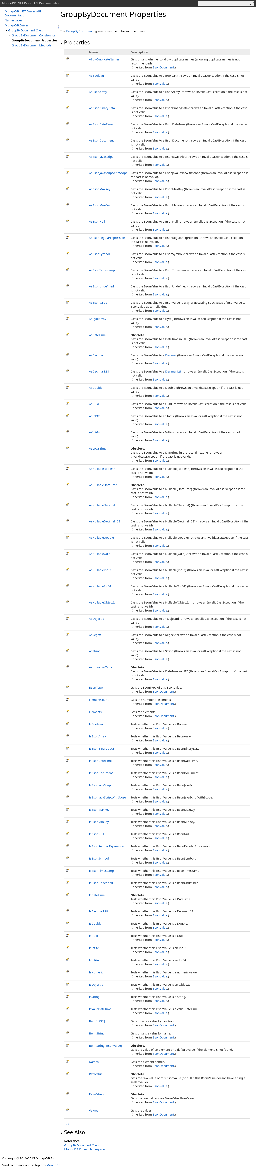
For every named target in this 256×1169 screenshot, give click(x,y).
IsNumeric (96, 972)
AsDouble (95, 388)
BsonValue (160, 83)
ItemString (97, 1033)
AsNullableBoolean (102, 469)
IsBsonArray (97, 736)
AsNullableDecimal (102, 505)
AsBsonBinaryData (102, 108)
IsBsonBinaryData (101, 748)
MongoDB (53, 1165)
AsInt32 (94, 416)
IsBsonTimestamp (101, 871)
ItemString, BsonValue (105, 1045)
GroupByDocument (79, 31)
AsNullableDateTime (103, 485)
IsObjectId (96, 984)
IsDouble (95, 923)
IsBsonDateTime (100, 761)
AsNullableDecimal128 (104, 521)
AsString (95, 651)
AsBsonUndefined (101, 286)
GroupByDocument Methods (31, 45)
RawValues (96, 1094)
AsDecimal (96, 355)
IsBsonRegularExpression (106, 846)
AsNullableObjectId (102, 602)
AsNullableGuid (99, 554)
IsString (94, 997)
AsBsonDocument (101, 140)
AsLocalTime (97, 448)
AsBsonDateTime (101, 124)
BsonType (96, 687)
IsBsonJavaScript (100, 785)
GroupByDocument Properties (34, 40)
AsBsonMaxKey (99, 189)
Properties (77, 42)
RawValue (95, 1074)
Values (93, 1110)
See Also (74, 1132)
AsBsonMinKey (99, 205)
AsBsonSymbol (99, 254)
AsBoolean (96, 75)
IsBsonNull (96, 834)
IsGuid (93, 936)
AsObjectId (96, 619)
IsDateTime (97, 895)
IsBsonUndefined (101, 883)
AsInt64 (94, 432)
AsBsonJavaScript (101, 157)
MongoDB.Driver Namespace (84, 1149)
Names (94, 1062)
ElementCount (98, 700)
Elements (95, 712)
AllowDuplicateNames (104, 59)
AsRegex (95, 635)
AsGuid (94, 404)
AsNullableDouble (101, 537)
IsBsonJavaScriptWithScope (107, 797)
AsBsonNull (97, 221)
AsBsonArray (98, 92)
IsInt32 (94, 948)
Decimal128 (173, 371)
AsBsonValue (98, 302)
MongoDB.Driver (16, 25)
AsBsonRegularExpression (107, 238)
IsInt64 (94, 960)
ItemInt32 (97, 1021)
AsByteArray (97, 319)
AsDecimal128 (99, 371)
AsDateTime (97, 335)
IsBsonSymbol (99, 858)
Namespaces (13, 20)
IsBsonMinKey (99, 822)
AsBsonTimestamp (102, 270)
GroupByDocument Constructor (33, 35)
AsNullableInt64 (100, 586)
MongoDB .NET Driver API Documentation (23, 13)
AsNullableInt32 (100, 570)
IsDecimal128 (98, 911)
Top (66, 1124)
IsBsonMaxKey (99, 809)
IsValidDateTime (100, 1009)
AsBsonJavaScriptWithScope (108, 173)
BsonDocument (163, 67)
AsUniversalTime (100, 667)
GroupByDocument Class (25, 30)
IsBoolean (96, 724)
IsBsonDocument (101, 773)
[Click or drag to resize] (59, 27)
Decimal (170, 355)
